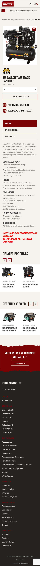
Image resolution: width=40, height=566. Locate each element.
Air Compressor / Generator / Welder (16, 464)
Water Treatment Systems (12, 468)
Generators (6, 453)
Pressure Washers (9, 445)
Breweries (6, 485)
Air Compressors (14, 20)
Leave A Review (8, 542)
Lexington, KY (7, 429)
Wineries (5, 493)
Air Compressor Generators (13, 457)
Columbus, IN (7, 425)
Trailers (5, 472)
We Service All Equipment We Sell (20, 111)
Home (4, 20)
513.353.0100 (7, 400)
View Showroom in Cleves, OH (18, 105)
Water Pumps (7, 476)
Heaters (5, 513)
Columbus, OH (7, 413)
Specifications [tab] (11, 130)
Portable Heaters (9, 461)
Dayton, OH (6, 417)
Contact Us (19, 363)
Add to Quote (19, 96)
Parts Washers (7, 517)
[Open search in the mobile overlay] (23, 10)
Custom (5, 538)
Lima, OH (5, 421)
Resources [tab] (10, 136)
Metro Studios (23, 563)
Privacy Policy (20, 560)
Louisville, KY (7, 432)
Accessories (7, 442)
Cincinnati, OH (7, 410)
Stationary (25, 20)
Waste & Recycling (9, 496)
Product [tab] (8, 123)
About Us (5, 534)
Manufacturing (8, 489)
